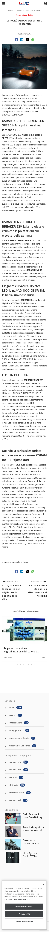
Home (10, 10)
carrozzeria (18, 762)
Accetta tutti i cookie (24, 906)
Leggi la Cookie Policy (21, 899)
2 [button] (17, 664)
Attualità (8, 657)
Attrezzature (18, 722)
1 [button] (15, 664)
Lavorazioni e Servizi (21, 738)
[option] (24, 638)
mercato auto (20, 792)
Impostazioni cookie (24, 921)
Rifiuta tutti (24, 914)
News (19, 10)
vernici (16, 777)
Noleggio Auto (18, 730)
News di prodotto (33, 10)
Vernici (15, 715)
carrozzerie (18, 769)
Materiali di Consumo (22, 745)
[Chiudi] (43, 885)
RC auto (17, 785)
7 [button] (31, 664)
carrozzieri (18, 800)
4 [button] (23, 664)
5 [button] (25, 664)
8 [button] (34, 664)
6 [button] (28, 664)
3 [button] (20, 664)
